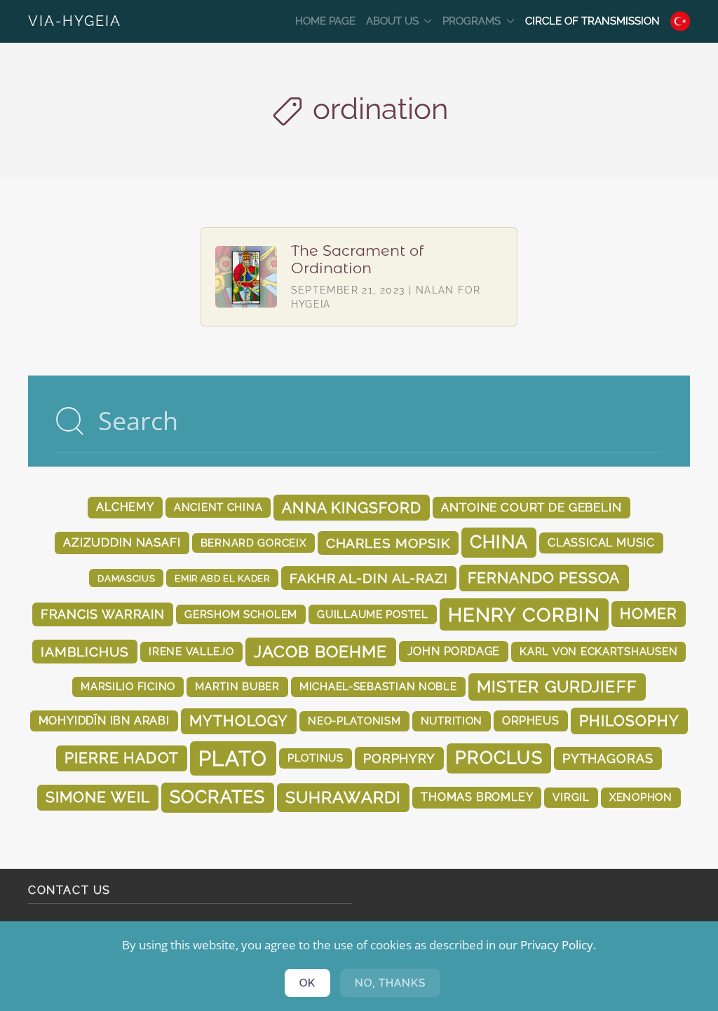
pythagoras (607, 758)
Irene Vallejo (191, 651)
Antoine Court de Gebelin (531, 507)
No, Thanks (390, 983)
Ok (307, 983)
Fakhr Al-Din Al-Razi (369, 578)
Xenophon (640, 797)
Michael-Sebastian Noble (378, 686)
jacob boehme (321, 651)
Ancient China (218, 507)
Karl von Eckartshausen (598, 651)
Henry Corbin (524, 614)
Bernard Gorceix (253, 543)
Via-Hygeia (74, 21)
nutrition (452, 721)
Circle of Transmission (592, 21)
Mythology (238, 721)
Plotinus (315, 758)
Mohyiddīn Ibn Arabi (104, 720)
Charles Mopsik (388, 543)
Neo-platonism (354, 721)
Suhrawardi (343, 797)
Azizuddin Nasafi (122, 542)
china (499, 542)
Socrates (218, 797)
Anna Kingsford (351, 507)
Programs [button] (471, 21)
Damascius (126, 578)
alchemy (125, 507)
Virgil (571, 797)
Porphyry (399, 758)
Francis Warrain (103, 614)
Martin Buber (237, 686)
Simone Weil (97, 797)
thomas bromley (477, 797)
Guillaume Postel (372, 614)
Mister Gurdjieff (557, 687)
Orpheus (531, 720)
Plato (233, 758)
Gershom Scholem (240, 614)
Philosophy (629, 720)
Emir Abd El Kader (222, 578)
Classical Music (601, 542)
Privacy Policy (556, 945)
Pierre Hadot (121, 758)
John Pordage (454, 651)
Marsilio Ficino (128, 686)
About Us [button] (392, 21)
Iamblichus (85, 651)
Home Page (325, 21)
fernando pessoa (544, 577)
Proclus (499, 758)
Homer (648, 613)
